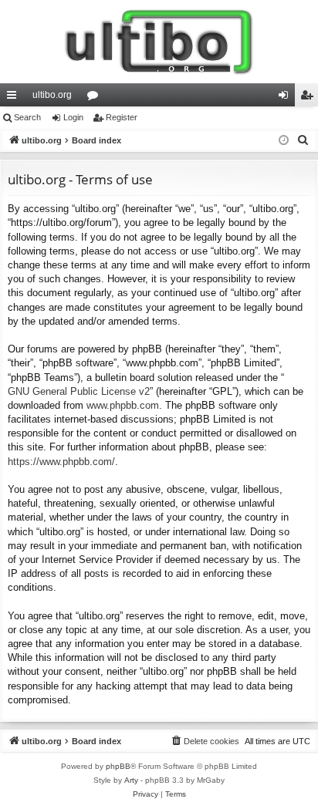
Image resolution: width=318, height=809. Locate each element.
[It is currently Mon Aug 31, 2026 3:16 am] (284, 141)
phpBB (118, 766)
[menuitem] (303, 140)
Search (27, 117)
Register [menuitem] (309, 97)
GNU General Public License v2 (79, 391)
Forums (95, 97)
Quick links (14, 97)
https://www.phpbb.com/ (61, 461)
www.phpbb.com (122, 405)
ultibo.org (52, 94)
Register (121, 117)
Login (73, 117)
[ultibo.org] (159, 41)
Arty (131, 780)
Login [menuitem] (286, 97)
